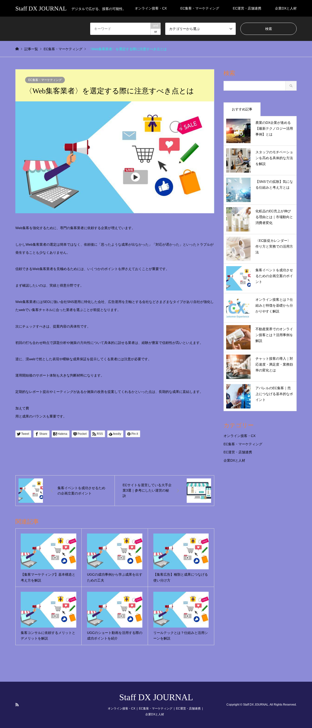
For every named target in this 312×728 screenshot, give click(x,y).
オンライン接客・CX (151, 8)
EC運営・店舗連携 (247, 8)
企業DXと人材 (286, 8)
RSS (17, 704)
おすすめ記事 (242, 109)
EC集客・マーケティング (199, 8)
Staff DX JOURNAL (156, 697)
